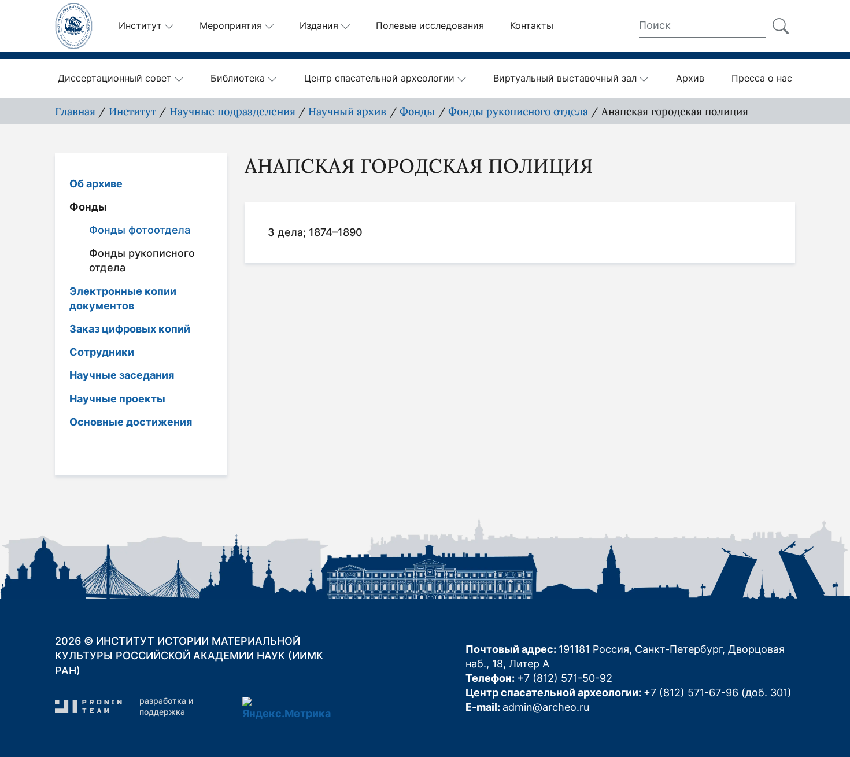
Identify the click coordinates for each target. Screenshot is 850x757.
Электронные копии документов (122, 298)
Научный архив (347, 111)
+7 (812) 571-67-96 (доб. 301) (718, 692)
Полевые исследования (430, 25)
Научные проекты (117, 399)
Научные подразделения (232, 111)
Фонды (417, 111)
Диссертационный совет (115, 78)
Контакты (531, 25)
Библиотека (237, 78)
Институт (132, 111)
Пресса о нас (761, 78)
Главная (75, 111)
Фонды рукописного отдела (518, 111)
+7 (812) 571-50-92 (564, 678)
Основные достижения (130, 422)
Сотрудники (101, 352)
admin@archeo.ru (545, 707)
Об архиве (96, 184)
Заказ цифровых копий (129, 329)
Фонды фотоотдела (139, 230)
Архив (690, 78)
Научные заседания (121, 375)
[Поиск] (780, 26)
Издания (319, 25)
